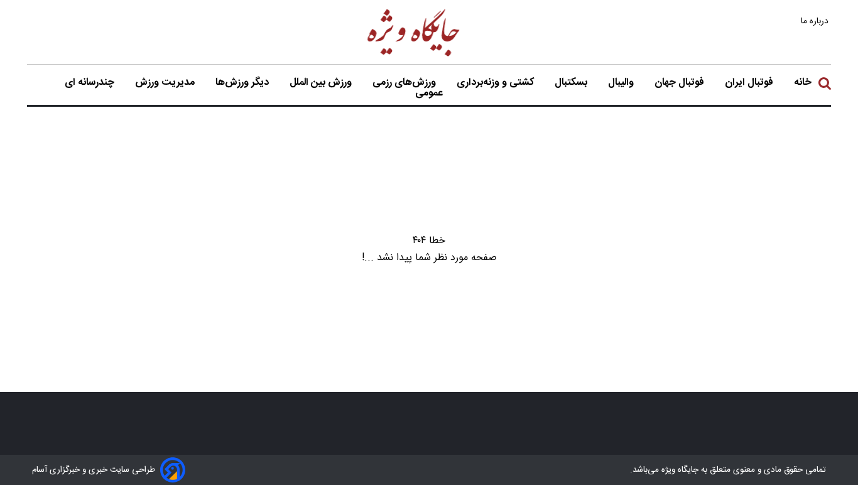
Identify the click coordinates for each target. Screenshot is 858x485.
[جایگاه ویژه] (414, 55)
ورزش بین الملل (322, 83)
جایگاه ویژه (678, 470)
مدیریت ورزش (166, 83)
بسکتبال (572, 83)
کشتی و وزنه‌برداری (496, 83)
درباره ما (816, 21)
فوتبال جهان (680, 83)
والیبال (622, 83)
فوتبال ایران (750, 83)
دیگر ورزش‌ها (243, 83)
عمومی (430, 93)
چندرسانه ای (91, 83)
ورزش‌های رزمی (405, 83)
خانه (803, 83)
